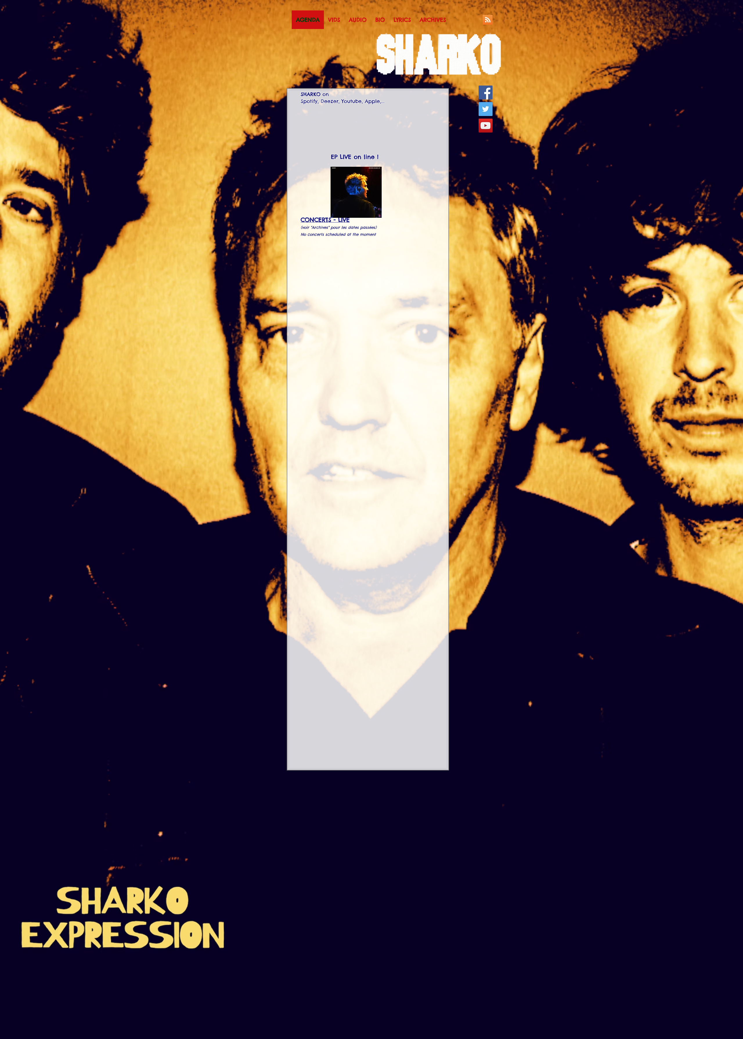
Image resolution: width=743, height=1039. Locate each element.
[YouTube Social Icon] (486, 126)
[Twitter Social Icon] (486, 109)
